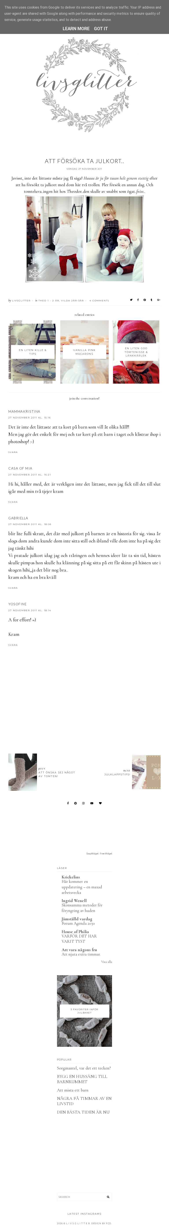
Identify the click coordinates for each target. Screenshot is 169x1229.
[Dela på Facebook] (138, 299)
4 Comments (99, 300)
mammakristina (24, 411)
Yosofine (17, 604)
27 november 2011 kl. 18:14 (29, 610)
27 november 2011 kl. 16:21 (29, 474)
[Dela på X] (131, 299)
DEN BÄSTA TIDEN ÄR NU (83, 1112)
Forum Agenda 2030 (78, 923)
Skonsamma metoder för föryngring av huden (82, 907)
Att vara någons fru (79, 949)
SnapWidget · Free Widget (99, 853)
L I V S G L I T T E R (78, 1223)
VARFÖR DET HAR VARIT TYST (79, 939)
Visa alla (106, 962)
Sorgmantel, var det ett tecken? (84, 1068)
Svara (13, 452)
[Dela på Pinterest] (144, 299)
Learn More (76, 28)
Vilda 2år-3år (72, 300)
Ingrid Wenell (74, 900)
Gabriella (18, 518)
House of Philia (75, 931)
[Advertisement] (88, 726)
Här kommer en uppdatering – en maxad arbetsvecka (82, 887)
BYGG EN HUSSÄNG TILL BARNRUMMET (82, 1079)
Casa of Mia (20, 468)
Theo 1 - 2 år (49, 300)
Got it (101, 28)
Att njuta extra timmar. (81, 954)
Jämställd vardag (77, 919)
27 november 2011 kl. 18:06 (29, 524)
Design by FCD (101, 1223)
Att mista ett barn (72, 1090)
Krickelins (71, 877)
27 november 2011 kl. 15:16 (29, 417)
